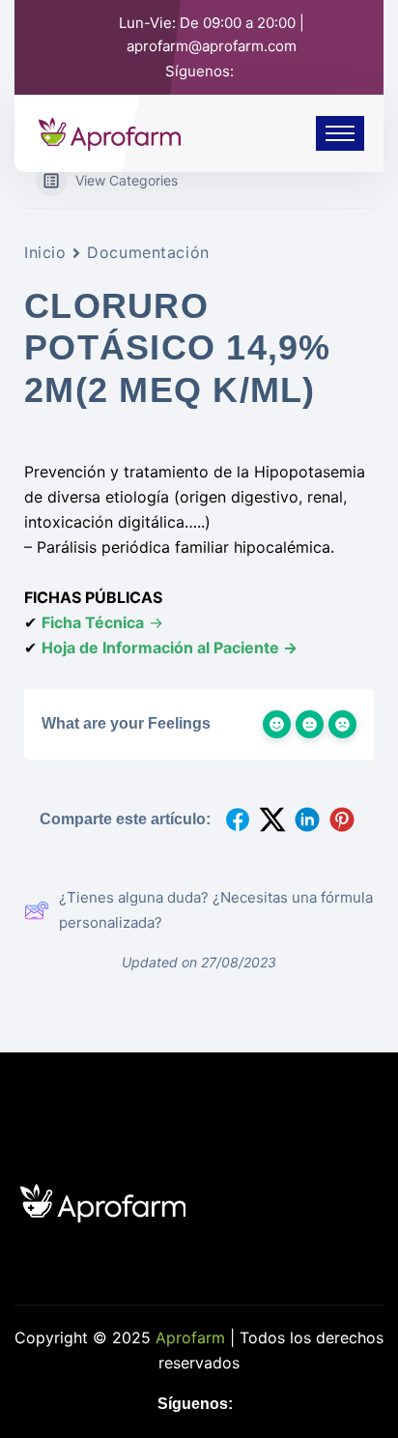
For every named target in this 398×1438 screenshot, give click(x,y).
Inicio (45, 252)
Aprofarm (190, 1337)
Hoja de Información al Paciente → (170, 647)
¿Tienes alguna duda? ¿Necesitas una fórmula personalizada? (216, 910)
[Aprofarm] (109, 131)
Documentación (148, 252)
